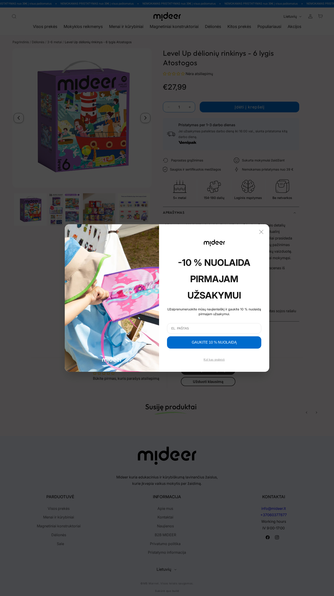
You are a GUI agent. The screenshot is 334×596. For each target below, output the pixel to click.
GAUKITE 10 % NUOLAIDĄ (214, 342)
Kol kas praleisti (214, 359)
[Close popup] (261, 231)
